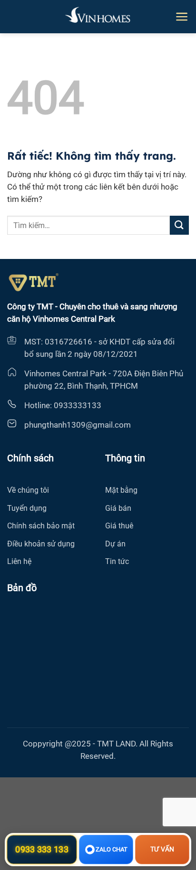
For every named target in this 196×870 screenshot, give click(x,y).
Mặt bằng (121, 490)
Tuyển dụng (27, 508)
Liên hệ (19, 561)
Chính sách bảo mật (41, 525)
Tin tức (117, 561)
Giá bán (118, 508)
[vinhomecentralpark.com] (98, 16)
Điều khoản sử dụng (41, 543)
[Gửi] (179, 225)
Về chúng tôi (28, 490)
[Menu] (182, 16)
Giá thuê (119, 525)
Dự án (115, 543)
